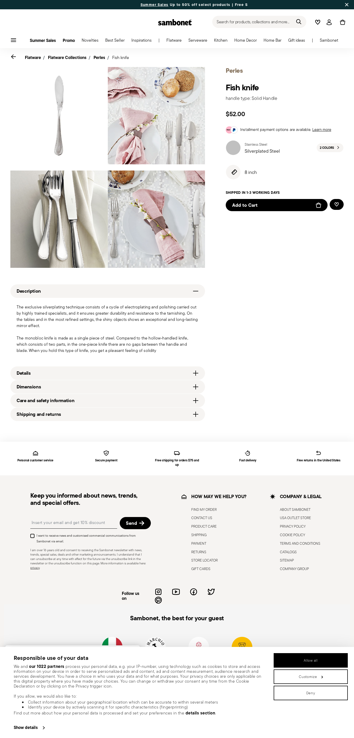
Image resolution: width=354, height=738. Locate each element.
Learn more (321, 129)
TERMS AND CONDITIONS (300, 543)
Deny (310, 693)
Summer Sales (136, 5)
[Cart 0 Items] (341, 22)
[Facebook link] (193, 592)
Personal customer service (35, 460)
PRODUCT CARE (204, 526)
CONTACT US (201, 517)
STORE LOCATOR (204, 560)
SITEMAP (287, 560)
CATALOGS (288, 552)
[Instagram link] (158, 592)
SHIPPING (199, 534)
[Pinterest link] (158, 600)
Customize (308, 676)
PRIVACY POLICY (293, 526)
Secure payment (106, 460)
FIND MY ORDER (204, 509)
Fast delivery (247, 460)
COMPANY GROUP (294, 568)
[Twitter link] (211, 592)
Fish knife (120, 58)
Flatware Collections (67, 57)
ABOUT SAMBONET (295, 509)
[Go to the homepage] (175, 22)
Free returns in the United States (319, 460)
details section (200, 713)
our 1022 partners (47, 666)
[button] (174, 41)
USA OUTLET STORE (295, 517)
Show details (26, 727)
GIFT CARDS (200, 568)
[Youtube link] (176, 592)
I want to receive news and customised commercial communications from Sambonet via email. (86, 538)
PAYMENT (198, 543)
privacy (35, 567)
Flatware (33, 57)
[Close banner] (347, 5)
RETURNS (198, 552)
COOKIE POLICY (292, 534)
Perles (99, 57)
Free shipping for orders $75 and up (177, 462)
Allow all (310, 660)
